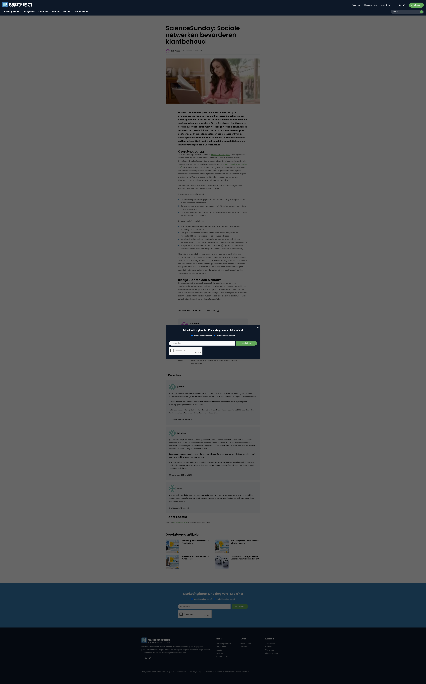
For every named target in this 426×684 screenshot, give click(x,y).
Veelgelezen (29, 11)
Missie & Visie (386, 5)
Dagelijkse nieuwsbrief (203, 336)
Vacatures (43, 11)
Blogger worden (370, 5)
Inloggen (417, 5)
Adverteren (356, 5)
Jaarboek (55, 11)
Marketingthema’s (11, 11)
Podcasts (67, 11)
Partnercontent (82, 11)
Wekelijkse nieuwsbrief (226, 336)
